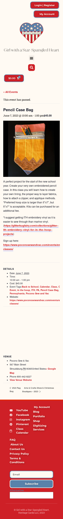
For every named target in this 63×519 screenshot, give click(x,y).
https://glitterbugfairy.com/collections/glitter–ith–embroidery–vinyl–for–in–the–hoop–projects (30, 230)
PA (37, 290)
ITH (33, 290)
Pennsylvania (17, 293)
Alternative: (17, 490)
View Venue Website (21, 379)
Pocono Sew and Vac (37, 293)
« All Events (10, 92)
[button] (31, 58)
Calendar (45, 286)
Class (54, 286)
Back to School (30, 286)
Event (13, 290)
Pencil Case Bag (49, 290)
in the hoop (23, 290)
